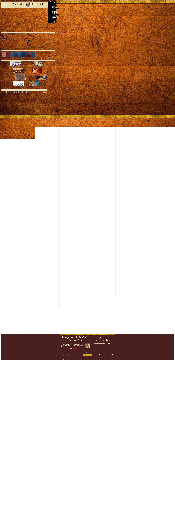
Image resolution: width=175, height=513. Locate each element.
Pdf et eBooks (6, 395)
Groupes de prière (7, 404)
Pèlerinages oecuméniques (8, 401)
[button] (8, 439)
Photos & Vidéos (5, 423)
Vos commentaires (96, 325)
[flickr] (107, 354)
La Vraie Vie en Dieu (6, 432)
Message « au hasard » (9, 380)
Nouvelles (6, 409)
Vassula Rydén (5, 420)
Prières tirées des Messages (10, 379)
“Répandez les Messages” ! (8, 407)
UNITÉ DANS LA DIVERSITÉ (6, 411)
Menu (3, 24)
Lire (6, 368)
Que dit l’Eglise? (8, 372)
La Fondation (91, 359)
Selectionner (6, 374)
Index (81, 316)
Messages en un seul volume (6, 419)
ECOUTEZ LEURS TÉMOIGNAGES (47, 131)
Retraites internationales (8, 403)
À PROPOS (4, 414)
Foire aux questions (5, 425)
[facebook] (102, 354)
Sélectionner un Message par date (8, 189)
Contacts (4, 426)
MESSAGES (106, 199)
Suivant (97, 316)
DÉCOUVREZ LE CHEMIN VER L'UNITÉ (45, 104)
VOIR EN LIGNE (73, 348)
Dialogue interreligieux (8, 406)
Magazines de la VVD (5, 422)
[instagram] (109, 354)
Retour (8, 373)
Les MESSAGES (5, 366)
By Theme (6, 384)
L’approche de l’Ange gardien (6, 421)
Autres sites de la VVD (6, 427)
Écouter (7, 369)
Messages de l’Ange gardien (10, 377)
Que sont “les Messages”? (6, 417)
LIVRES (4, 393)
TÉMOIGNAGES (5, 412)
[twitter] (104, 354)
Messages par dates (9, 376)
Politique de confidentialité (79, 359)
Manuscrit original (7, 396)
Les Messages (6, 367)
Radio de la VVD (7, 415)
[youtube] (99, 354)
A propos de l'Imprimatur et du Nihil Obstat (107, 359)
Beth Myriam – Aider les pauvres (9, 405)
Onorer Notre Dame (9, 385)
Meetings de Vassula (7, 400)
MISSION (4, 399)
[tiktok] (112, 354)
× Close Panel (3, 429)
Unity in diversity (8, 388)
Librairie (6, 394)
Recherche (7, 382)
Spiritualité (7, 371)
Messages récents (8, 378)
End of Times (8, 389)
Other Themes (8, 387)
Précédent (64, 316)
